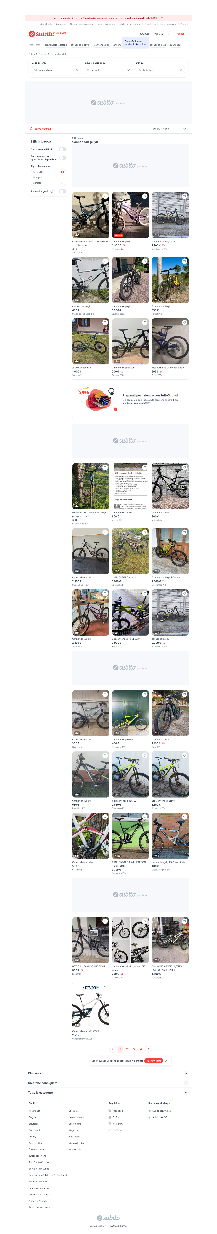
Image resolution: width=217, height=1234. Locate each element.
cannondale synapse (181, 44)
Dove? (139, 62)
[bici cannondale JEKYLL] (130, 780)
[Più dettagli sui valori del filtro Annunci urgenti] (52, 191)
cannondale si (101, 44)
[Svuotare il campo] (76, 70)
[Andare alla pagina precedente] (112, 1049)
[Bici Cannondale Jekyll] (170, 780)
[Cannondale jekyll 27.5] (130, 347)
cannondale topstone (56, 44)
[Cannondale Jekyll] (170, 286)
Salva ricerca (42, 128)
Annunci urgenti (39, 191)
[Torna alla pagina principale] (48, 34)
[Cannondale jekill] (170, 494)
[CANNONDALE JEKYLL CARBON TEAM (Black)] (130, 844)
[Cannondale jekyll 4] (130, 286)
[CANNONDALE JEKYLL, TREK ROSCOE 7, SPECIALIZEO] (170, 948)
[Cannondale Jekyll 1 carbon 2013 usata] (130, 948)
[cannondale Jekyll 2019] (170, 223)
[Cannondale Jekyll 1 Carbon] (170, 557)
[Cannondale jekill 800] (130, 719)
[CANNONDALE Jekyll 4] (130, 557)
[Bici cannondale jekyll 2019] (130, 618)
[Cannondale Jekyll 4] (130, 494)
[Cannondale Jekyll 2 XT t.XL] (90, 1011)
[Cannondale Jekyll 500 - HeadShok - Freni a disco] (90, 223)
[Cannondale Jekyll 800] (90, 719)
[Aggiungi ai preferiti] (105, 196)
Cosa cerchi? (39, 62)
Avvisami (156, 1060)
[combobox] (56, 70)
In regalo (37, 177)
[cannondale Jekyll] (170, 618)
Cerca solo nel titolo (42, 149)
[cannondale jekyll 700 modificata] (170, 844)
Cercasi (37, 182)
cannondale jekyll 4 (81, 44)
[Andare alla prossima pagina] (148, 1049)
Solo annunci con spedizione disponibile (43, 158)
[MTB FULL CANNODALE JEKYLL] (90, 948)
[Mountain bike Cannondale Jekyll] (170, 347)
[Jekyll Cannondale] (90, 347)
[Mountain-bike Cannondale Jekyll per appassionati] (90, 494)
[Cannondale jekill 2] (130, 223)
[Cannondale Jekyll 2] (90, 557)
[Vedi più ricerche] (185, 45)
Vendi (181, 34)
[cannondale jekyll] (90, 286)
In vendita (38, 171)
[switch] (62, 149)
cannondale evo (158, 44)
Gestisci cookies (37, 1149)
